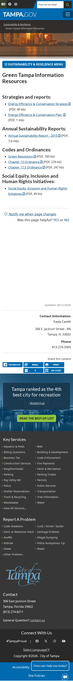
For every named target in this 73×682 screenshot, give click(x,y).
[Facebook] (37, 641)
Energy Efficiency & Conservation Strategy (38, 104)
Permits (42, 480)
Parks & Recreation (49, 469)
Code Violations (13, 526)
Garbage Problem (48, 532)
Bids (40, 446)
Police (7, 485)
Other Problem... (14, 554)
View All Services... (15, 508)
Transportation (46, 491)
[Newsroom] (16, 4)
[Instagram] (54, 641)
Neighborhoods (13, 469)
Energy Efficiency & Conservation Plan (35, 115)
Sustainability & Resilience (17, 24)
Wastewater (11, 502)
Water (41, 502)
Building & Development (52, 452)
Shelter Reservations (17, 491)
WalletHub (37, 403)
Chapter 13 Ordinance (23, 162)
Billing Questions (14, 452)
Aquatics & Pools (14, 446)
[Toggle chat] (64, 676)
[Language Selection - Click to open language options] (3, 4)
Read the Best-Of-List (36, 418)
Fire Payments (46, 463)
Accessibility (20, 667)
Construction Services (17, 463)
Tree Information (47, 497)
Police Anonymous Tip (51, 543)
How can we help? (47, 4)
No (66, 219)
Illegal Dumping (47, 537)
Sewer (7, 548)
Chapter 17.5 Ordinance (25, 167)
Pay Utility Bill (12, 480)
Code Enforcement (48, 457)
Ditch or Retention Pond (19, 532)
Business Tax (12, 457)
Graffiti (8, 537)
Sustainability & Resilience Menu (35, 64)
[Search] (68, 4)
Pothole (8, 543)
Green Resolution (20, 156)
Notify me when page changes (32, 214)
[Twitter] (45, 641)
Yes (56, 219)
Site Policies (36, 676)
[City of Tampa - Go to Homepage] (20, 14)
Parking (8, 474)
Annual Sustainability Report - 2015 (32, 136)
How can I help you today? (50, 665)
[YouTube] (63, 641)
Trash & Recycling (15, 497)
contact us (37, 620)
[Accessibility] (10, 4)
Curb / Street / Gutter (50, 526)
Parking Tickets (46, 474)
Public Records (46, 485)
